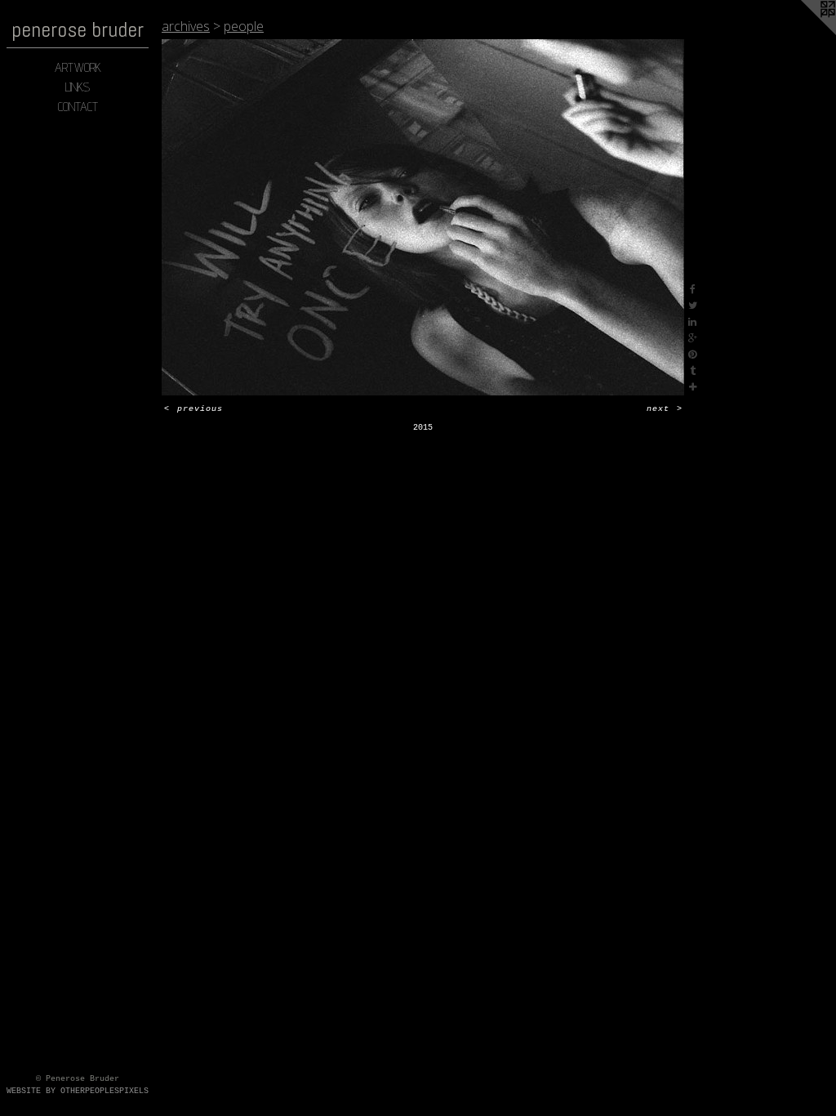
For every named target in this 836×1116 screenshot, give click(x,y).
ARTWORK (78, 67)
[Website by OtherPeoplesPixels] (803, 32)
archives (186, 26)
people (244, 26)
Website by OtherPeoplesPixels (78, 1091)
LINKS (77, 87)
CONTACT (78, 106)
